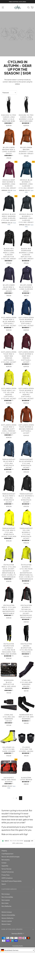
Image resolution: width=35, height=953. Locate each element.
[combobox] (17, 950)
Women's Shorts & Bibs (8, 915)
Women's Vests (6, 924)
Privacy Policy (6, 875)
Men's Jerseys (6, 894)
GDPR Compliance (7, 878)
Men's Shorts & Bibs (7, 897)
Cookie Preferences (8, 872)
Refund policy (6, 859)
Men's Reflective (6, 906)
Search (4, 884)
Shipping (4, 850)
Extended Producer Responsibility (12, 881)
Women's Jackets (7, 921)
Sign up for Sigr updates (12, 929)
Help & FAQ (5, 866)
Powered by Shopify (17, 946)
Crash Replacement (7, 853)
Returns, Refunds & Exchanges (10, 856)
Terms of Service (6, 869)
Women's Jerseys (7, 912)
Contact (4, 863)
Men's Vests (5, 903)
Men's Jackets (6, 900)
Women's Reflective (7, 918)
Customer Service (9, 889)
